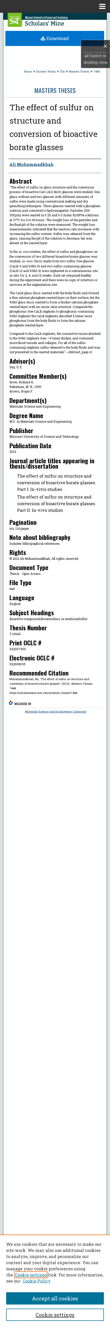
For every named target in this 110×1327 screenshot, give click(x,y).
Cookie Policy (37, 1281)
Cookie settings (31, 1274)
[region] (55, 1281)
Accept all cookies (55, 1298)
